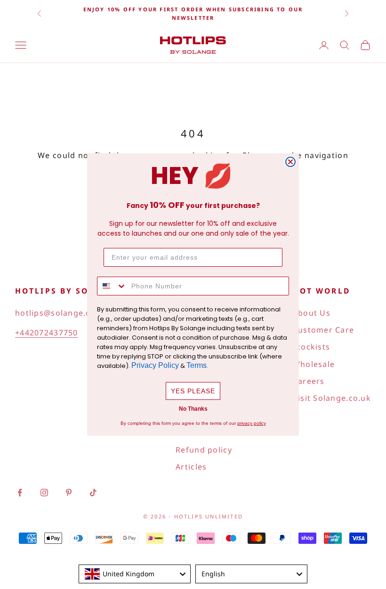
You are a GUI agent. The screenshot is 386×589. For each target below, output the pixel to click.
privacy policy (251, 423)
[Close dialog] (290, 162)
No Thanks (193, 409)
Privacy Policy (155, 365)
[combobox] (112, 286)
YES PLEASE (193, 391)
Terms (196, 365)
